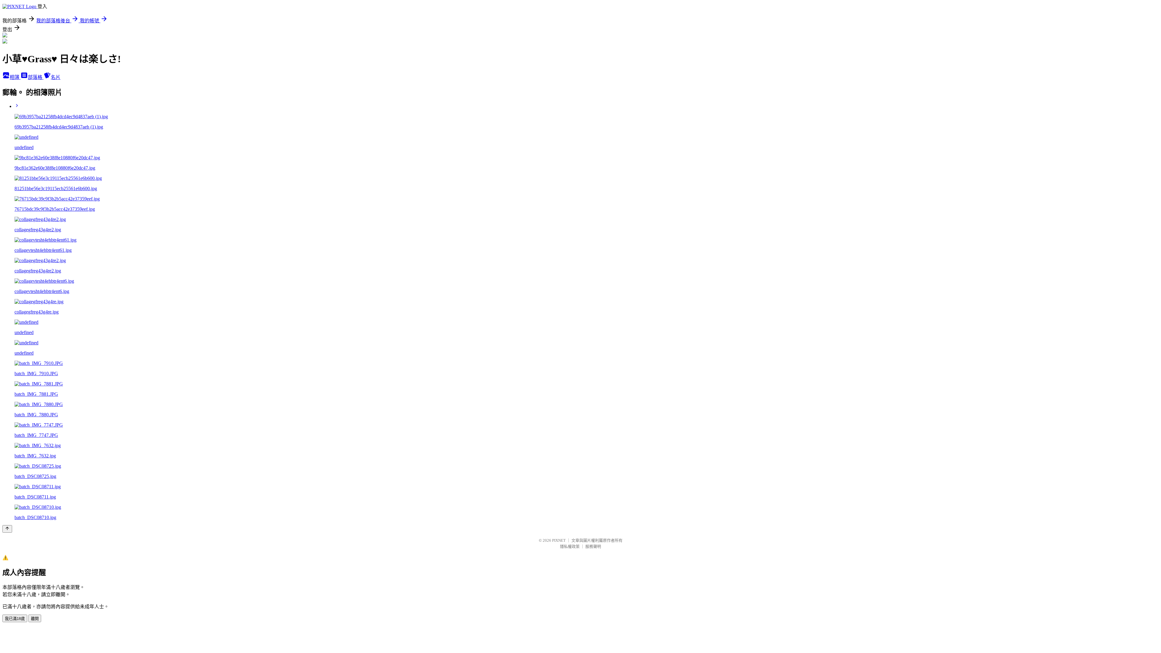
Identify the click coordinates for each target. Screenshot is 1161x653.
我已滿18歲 (15, 618)
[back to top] (7, 529)
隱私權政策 (570, 546)
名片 (55, 77)
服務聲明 (593, 546)
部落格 (36, 77)
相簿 (15, 77)
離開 (35, 618)
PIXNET (559, 540)
